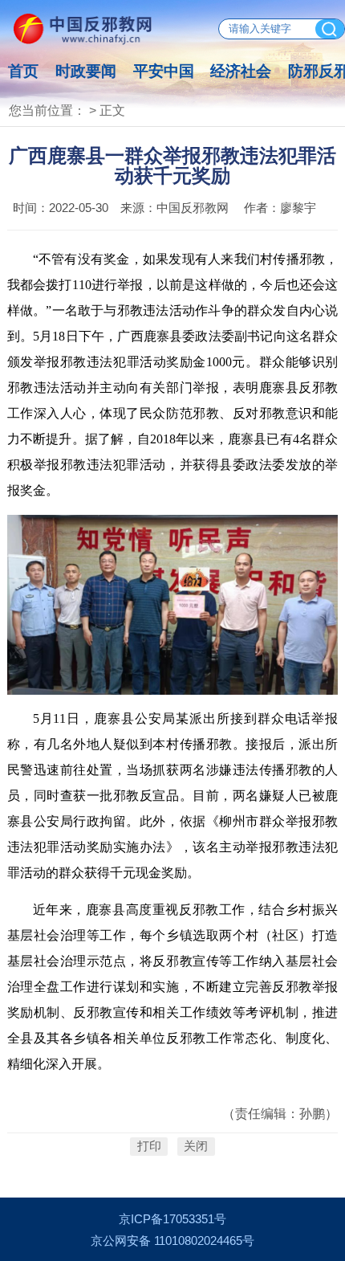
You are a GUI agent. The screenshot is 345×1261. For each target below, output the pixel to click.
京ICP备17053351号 (172, 1219)
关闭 (196, 1147)
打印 (149, 1147)
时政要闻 (85, 71)
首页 (23, 71)
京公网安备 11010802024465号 (172, 1240)
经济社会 (240, 71)
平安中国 (163, 71)
